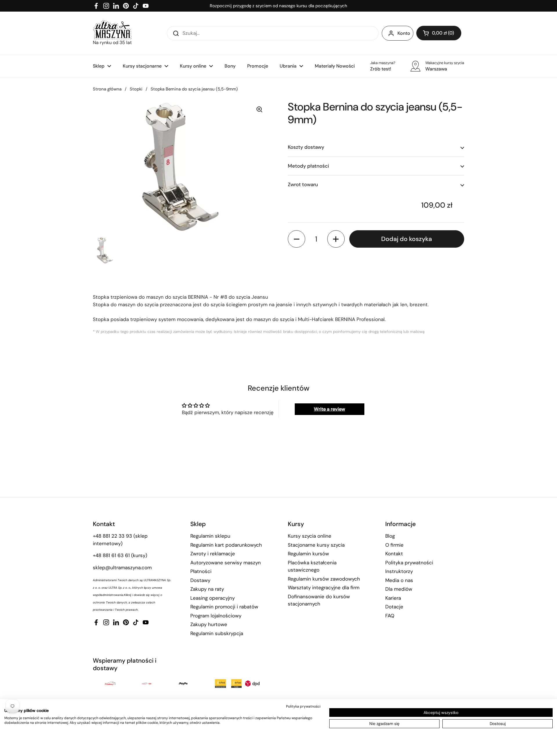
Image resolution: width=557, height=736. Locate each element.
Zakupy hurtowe (208, 624)
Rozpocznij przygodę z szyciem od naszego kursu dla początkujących (278, 5)
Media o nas (399, 580)
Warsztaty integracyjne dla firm (323, 587)
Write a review (329, 409)
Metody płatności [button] (308, 166)
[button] (438, 33)
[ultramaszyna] (112, 29)
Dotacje (394, 606)
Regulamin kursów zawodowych (324, 579)
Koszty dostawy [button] (306, 147)
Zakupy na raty (207, 589)
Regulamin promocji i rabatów (224, 606)
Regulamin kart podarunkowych (226, 545)
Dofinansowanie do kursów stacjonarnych (319, 600)
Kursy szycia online (309, 536)
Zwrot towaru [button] (303, 185)
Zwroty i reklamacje (212, 553)
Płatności (200, 571)
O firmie (394, 545)
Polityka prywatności (409, 562)
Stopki (136, 89)
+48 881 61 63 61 (111, 555)
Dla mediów (398, 589)
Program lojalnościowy (215, 615)
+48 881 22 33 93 (112, 536)
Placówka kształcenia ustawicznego (312, 566)
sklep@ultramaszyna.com (122, 567)
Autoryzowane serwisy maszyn (225, 562)
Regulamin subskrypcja (216, 633)
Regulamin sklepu (210, 536)
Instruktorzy (399, 571)
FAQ (389, 615)
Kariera (393, 598)
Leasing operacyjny (212, 598)
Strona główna (107, 89)
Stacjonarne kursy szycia (316, 545)
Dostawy (200, 580)
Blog (390, 536)
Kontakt (394, 553)
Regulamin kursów (308, 553)
